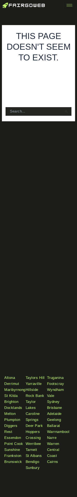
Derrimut (11, 384)
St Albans (34, 456)
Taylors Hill (35, 378)
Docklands (13, 408)
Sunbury (33, 468)
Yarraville (34, 384)
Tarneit (31, 450)
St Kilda (11, 396)
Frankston (12, 456)
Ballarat (53, 426)
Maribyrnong (14, 390)
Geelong (54, 420)
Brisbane (54, 408)
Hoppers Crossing (33, 435)
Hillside (32, 390)
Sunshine (12, 450)
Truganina (55, 378)
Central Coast (53, 453)
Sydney (53, 402)
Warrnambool (58, 432)
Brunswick (13, 462)
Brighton (11, 402)
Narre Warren (53, 441)
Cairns (52, 462)
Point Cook (13, 444)
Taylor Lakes (31, 405)
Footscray (55, 384)
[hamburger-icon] (69, 5)
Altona (9, 378)
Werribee (33, 444)
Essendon (12, 438)
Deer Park (34, 426)
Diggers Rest (11, 429)
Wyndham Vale (55, 393)
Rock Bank (35, 396)
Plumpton (12, 420)
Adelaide (54, 414)
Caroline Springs (33, 417)
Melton (10, 414)
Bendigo (32, 462)
